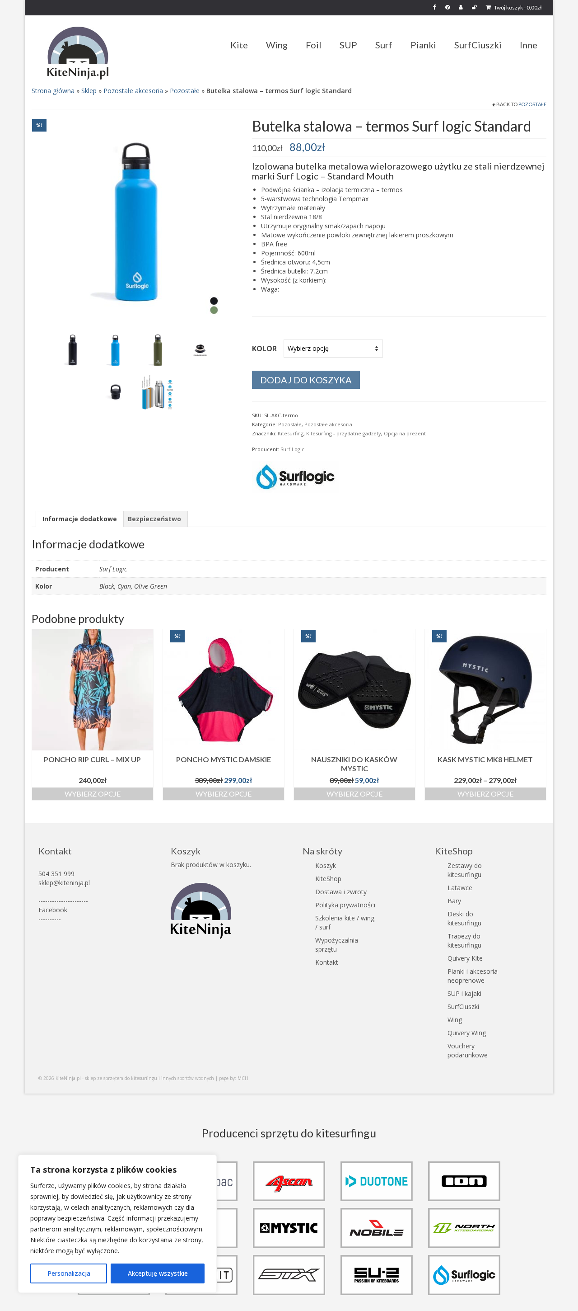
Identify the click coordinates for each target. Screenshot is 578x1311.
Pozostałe (185, 90)
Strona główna (53, 90)
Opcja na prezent (405, 433)
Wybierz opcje (93, 793)
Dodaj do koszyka (306, 379)
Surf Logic (292, 449)
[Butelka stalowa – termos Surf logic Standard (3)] (115, 391)
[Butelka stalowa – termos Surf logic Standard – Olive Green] (157, 349)
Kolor (264, 349)
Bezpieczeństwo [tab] (154, 518)
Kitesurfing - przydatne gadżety (343, 433)
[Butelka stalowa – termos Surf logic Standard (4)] (157, 391)
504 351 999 (56, 873)
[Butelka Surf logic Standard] (135, 221)
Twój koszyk (517, 7)
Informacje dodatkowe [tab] (79, 518)
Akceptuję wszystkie (158, 1273)
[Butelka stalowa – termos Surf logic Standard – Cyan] (115, 349)
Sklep (89, 90)
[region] (117, 1224)
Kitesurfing (290, 433)
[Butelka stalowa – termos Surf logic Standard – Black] (72, 349)
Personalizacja (68, 1273)
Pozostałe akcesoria (133, 90)
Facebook (52, 909)
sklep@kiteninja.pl (64, 882)
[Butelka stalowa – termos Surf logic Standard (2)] (200, 349)
